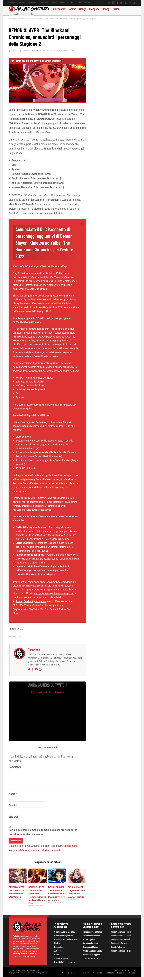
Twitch (116, 9)
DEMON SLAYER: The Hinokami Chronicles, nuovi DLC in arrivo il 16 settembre (57, 893)
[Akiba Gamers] (29, 11)
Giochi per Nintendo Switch (65, 939)
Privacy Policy (83, 973)
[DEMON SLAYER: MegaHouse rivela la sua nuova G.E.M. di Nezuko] (77, 882)
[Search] (32, 14)
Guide (56, 954)
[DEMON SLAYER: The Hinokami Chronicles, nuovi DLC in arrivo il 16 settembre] (57, 882)
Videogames (60, 9)
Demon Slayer (16, 637)
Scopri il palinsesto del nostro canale (47, 692)
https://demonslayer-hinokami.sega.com (54, 593)
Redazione (44, 3)
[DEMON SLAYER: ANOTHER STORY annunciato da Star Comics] (18, 882)
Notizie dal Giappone (91, 935)
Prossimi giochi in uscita (64, 962)
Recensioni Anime (90, 943)
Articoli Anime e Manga (92, 951)
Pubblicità (110, 973)
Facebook (28, 601)
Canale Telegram (118, 947)
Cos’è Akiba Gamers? (16, 3)
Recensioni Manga (90, 947)
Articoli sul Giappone (91, 954)
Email (12, 805)
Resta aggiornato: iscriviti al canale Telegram (38, 60)
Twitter (19, 601)
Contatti (54, 3)
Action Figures (89, 939)
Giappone (94, 9)
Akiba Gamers (14, 19)
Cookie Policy (98, 973)
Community (32, 3)
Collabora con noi (68, 973)
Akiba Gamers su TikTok (121, 951)
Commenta (15, 767)
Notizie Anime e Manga (92, 932)
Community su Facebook (121, 935)
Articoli (57, 951)
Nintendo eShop (51, 299)
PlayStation (65, 51)
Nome (12, 794)
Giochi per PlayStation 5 (64, 935)
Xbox (72, 51)
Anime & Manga (77, 9)
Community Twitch (119, 943)
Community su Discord (120, 939)
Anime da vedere (66, 3)
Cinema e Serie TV (90, 958)
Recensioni (58, 947)
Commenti (37, 51)
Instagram (40, 601)
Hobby (105, 9)
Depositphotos (34, 971)
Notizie (33, 19)
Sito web (14, 816)
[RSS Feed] (109, 3)
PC (59, 51)
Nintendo (49, 51)
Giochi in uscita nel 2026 (85, 3)
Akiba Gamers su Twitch (121, 932)
